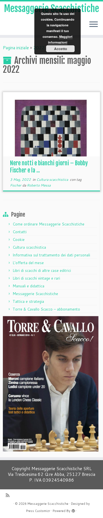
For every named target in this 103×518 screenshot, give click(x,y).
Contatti (20, 231)
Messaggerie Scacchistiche (35, 293)
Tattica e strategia (28, 301)
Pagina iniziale (16, 48)
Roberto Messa (39, 185)
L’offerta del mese (28, 262)
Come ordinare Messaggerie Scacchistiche (48, 224)
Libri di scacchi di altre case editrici (42, 270)
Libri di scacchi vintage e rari (36, 278)
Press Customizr (38, 511)
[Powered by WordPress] (73, 510)
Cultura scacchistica (52, 179)
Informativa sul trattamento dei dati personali (51, 255)
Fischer (16, 185)
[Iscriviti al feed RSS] (9, 495)
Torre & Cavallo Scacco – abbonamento (46, 309)
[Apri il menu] (93, 24)
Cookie (19, 239)
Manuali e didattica (28, 286)
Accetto (60, 48)
